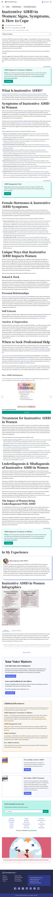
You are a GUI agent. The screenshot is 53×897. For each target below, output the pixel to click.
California (11, 818)
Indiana (26, 818)
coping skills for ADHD (36, 350)
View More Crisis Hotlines (35, 882)
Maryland (26, 822)
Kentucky (26, 820)
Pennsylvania (41, 824)
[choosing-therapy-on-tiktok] (34, 888)
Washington (41, 827)
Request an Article (10, 676)
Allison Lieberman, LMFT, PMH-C (15, 25)
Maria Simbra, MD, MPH (18, 27)
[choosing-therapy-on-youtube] (38, 888)
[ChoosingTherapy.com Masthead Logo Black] (11, 1)
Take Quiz (27, 769)
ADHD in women (17, 507)
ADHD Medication (16, 6)
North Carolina (41, 820)
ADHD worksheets (25, 380)
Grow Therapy (5, 355)
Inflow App (7, 187)
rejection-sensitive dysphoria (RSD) (38, 173)
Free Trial (9, 190)
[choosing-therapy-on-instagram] (19, 888)
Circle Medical (30, 366)
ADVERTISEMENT (47, 66)
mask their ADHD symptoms (24, 123)
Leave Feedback (10, 692)
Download (26, 412)
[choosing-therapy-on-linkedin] (27, 888)
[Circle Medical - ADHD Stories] (12, 765)
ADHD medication (14, 445)
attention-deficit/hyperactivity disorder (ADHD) (29, 94)
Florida (11, 824)
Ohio (41, 822)
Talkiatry (6, 72)
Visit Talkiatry (8, 81)
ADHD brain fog (15, 168)
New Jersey (26, 827)
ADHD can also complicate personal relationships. (14, 296)
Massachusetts (26, 824)
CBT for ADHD (25, 440)
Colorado (11, 822)
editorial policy (19, 641)
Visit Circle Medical (24, 739)
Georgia (12, 825)
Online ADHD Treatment (29, 6)
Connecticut (11, 820)
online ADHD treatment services (22, 359)
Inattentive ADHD (6, 94)
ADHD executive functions (26, 155)
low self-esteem (41, 318)
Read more (27, 793)
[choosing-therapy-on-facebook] (15, 888)
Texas (41, 825)
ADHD (7, 6)
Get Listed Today (32, 830)
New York (41, 818)
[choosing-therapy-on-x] (23, 888)
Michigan (26, 825)
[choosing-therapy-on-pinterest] (31, 888)
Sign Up (20, 747)
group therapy (32, 450)
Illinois (11, 827)
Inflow (28, 361)
